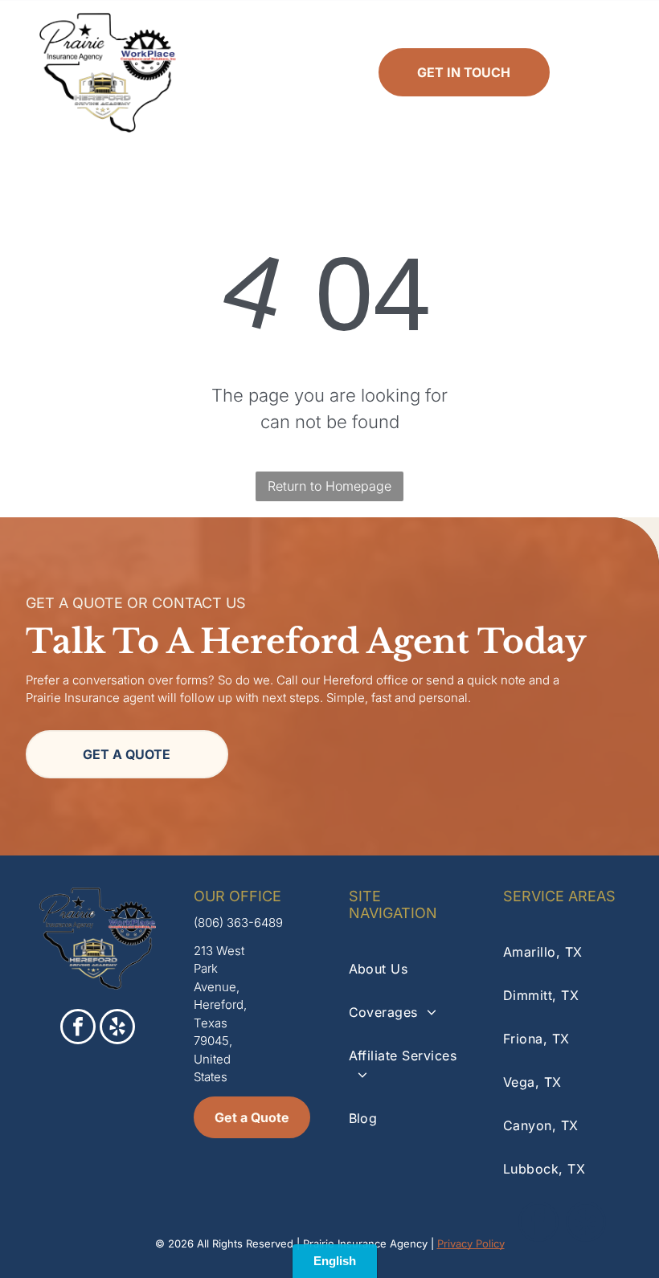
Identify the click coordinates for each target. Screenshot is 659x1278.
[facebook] (78, 1028)
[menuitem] (407, 968)
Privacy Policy (471, 1243)
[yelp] (117, 1028)
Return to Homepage (329, 486)
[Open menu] (608, 72)
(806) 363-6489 (238, 922)
